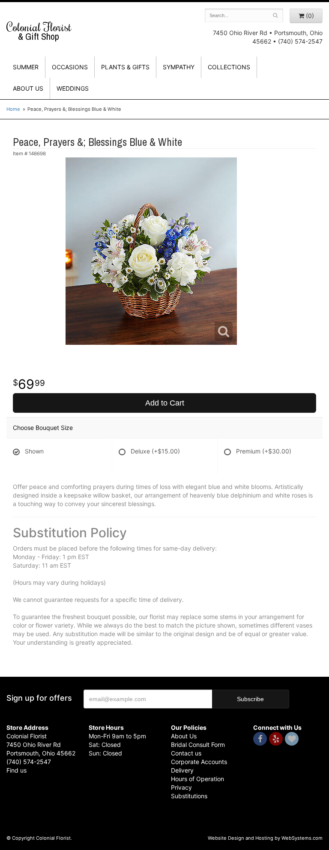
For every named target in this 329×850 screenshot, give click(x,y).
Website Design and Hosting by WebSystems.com (265, 838)
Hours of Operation (197, 778)
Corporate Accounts (199, 761)
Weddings (73, 88)
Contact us (186, 753)
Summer (26, 67)
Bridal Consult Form (198, 744)
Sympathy (178, 67)
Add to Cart (164, 403)
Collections (229, 67)
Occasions (70, 67)
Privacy (181, 787)
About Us (184, 736)
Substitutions (189, 796)
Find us (16, 770)
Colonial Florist (39, 31)
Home (13, 109)
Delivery (182, 770)
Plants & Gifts (125, 67)
